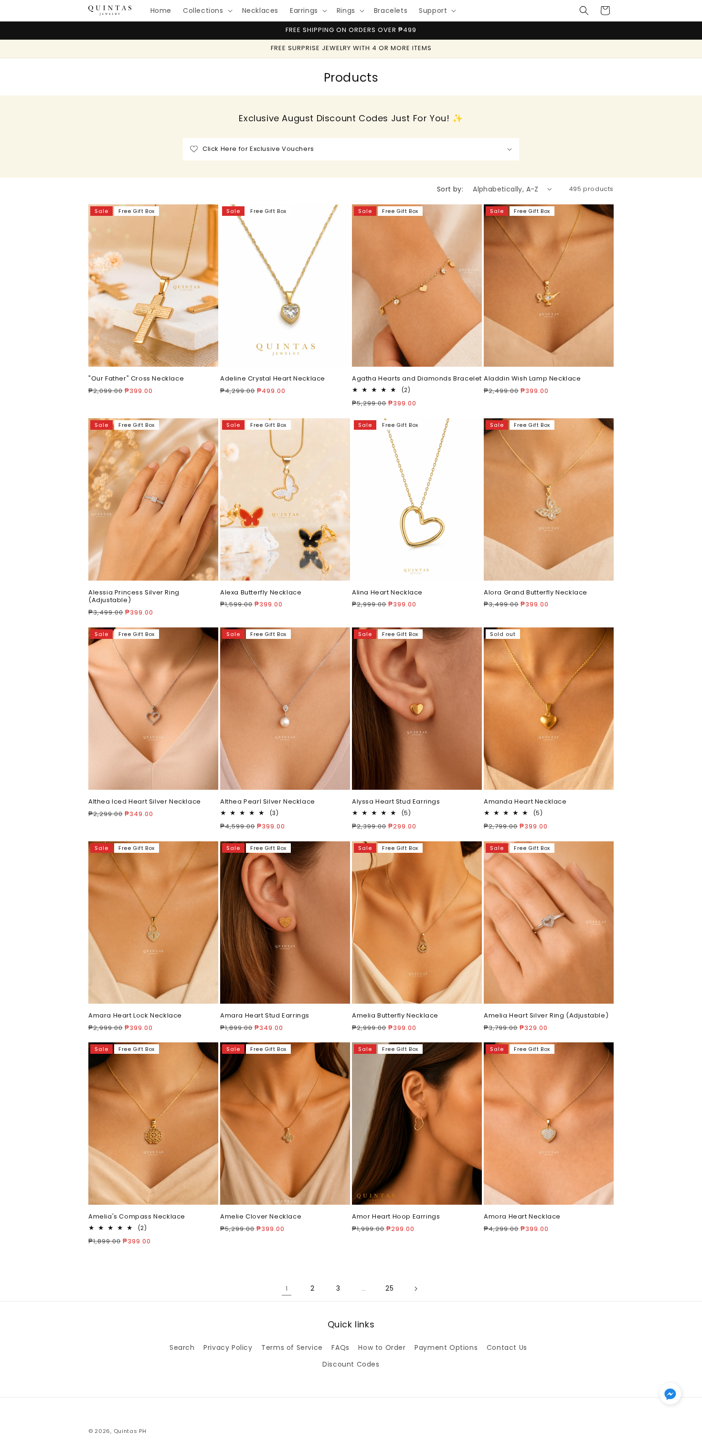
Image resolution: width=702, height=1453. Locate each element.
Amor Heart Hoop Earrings (396, 1217)
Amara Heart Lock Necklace (135, 1016)
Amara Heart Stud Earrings (264, 1016)
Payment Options (446, 1347)
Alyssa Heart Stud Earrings (396, 802)
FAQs (340, 1347)
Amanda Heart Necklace (525, 802)
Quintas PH (130, 1431)
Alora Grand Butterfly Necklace (535, 593)
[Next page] (415, 1288)
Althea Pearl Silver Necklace (267, 802)
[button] (206, 10)
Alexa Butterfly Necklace (260, 593)
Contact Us (507, 1347)
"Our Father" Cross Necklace (136, 379)
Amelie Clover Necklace (260, 1217)
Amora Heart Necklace (522, 1217)
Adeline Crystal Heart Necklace (272, 379)
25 (389, 1288)
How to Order (381, 1347)
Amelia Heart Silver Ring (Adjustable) (546, 1016)
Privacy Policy (227, 1347)
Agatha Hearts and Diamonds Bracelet (417, 379)
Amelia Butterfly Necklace (395, 1016)
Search (182, 1347)
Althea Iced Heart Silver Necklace (144, 802)
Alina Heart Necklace (387, 593)
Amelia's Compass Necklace (136, 1217)
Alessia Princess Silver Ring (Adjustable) (134, 597)
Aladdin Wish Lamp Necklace (532, 379)
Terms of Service (292, 1347)
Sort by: (450, 189)
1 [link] (287, 1288)
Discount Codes (350, 1364)
